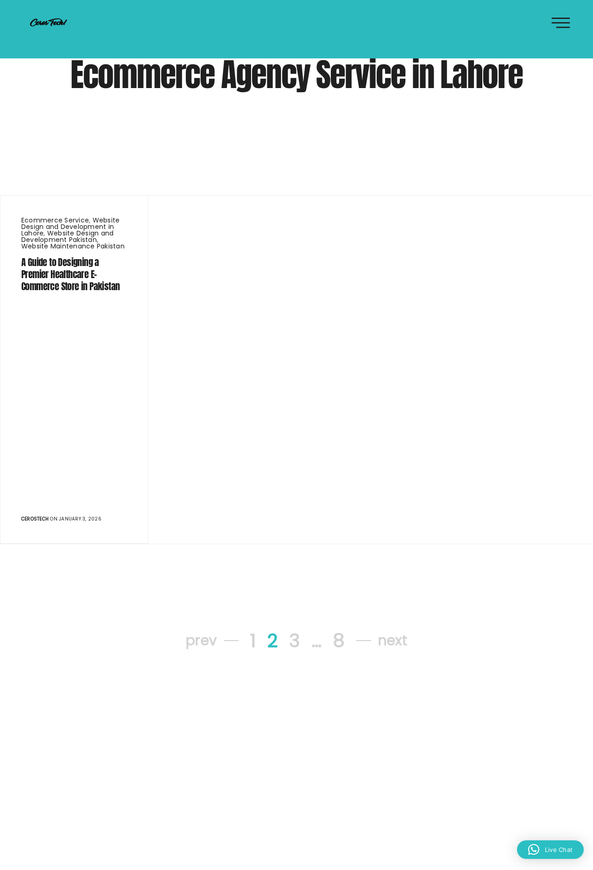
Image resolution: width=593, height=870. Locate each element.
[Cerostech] (48, 22)
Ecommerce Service (55, 220)
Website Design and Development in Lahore (70, 227)
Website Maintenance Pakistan (73, 246)
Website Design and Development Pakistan (67, 236)
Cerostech (35, 518)
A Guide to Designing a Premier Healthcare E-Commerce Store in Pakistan (70, 274)
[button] (550, 849)
